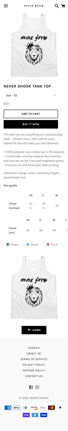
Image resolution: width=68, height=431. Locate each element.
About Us (34, 353)
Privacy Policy (34, 364)
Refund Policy (34, 370)
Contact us (34, 376)
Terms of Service (34, 359)
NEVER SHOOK (39, 398)
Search (34, 348)
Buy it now (30, 124)
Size (8, 95)
